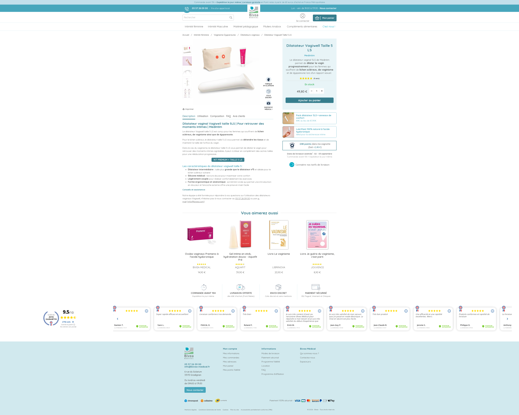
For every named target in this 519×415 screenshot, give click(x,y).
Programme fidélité (271, 361)
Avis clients (239, 116)
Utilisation (202, 116)
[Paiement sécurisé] (314, 400)
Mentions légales (190, 410)
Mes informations (231, 353)
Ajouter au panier (309, 100)
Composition (217, 116)
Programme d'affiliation (273, 374)
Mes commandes (231, 357)
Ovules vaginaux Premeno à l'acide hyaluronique (202, 255)
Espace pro (305, 361)
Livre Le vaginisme (279, 253)
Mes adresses (229, 361)
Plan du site (234, 410)
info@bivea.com (196, 201)
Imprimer (188, 109)
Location (266, 366)
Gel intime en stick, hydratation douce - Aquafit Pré (240, 256)
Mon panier (228, 366)
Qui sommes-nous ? (309, 353)
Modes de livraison (270, 353)
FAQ (228, 116)
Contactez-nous (307, 357)
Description (188, 116)
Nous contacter (328, 8)
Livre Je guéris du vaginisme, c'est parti (317, 255)
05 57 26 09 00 (200, 8)
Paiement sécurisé (270, 357)
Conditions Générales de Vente (210, 410)
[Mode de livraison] (205, 400)
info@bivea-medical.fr (197, 366)
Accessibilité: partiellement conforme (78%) (256, 410)
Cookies (225, 410)
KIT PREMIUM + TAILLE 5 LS (228, 159)
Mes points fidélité (231, 370)
